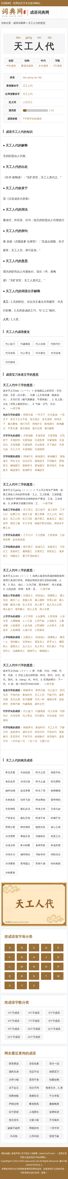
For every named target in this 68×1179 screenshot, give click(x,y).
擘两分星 (10, 827)
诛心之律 (56, 827)
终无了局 (40, 790)
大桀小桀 (34, 1120)
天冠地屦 (15, 444)
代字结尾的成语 (11, 727)
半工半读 (27, 523)
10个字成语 (34, 1028)
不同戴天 (52, 461)
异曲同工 (15, 551)
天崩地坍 (39, 449)
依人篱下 (39, 604)
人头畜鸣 (40, 616)
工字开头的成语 (11, 535)
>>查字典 (15, 408)
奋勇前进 (54, 1112)
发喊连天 (39, 470)
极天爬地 (13, 423)
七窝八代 (44, 741)
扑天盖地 (52, 414)
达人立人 (27, 646)
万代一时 (39, 699)
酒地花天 (39, 461)
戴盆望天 (15, 470)
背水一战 (54, 1063)
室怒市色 (56, 772)
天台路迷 (39, 444)
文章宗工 (39, 551)
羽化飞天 (15, 461)
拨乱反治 (25, 808)
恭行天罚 (25, 423)
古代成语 (43, 65)
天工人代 (15, 449)
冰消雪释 (10, 836)
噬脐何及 (40, 827)
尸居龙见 (10, 818)
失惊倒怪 (10, 808)
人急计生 (27, 630)
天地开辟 (40, 435)
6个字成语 (13, 1020)
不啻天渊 (13, 428)
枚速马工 (52, 518)
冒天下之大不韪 (18, 419)
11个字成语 (54, 1028)
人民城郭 (39, 625)
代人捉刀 (10, 343)
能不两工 (39, 518)
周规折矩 (34, 1128)
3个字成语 (13, 1012)
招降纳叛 (14, 1095)
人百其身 (52, 616)
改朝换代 (39, 736)
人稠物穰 (15, 620)
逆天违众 (35, 419)
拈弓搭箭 (14, 1112)
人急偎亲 (15, 625)
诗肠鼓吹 (40, 836)
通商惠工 (27, 551)
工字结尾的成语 (11, 546)
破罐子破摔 (14, 1128)
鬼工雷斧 (52, 509)
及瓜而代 (15, 736)
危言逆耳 (14, 1120)
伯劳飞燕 (25, 799)
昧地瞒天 (52, 456)
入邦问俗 (34, 1136)
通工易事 (39, 514)
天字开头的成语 (11, 435)
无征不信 (34, 1071)
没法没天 (27, 461)
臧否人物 (15, 604)
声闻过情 (14, 1103)
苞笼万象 (54, 1136)
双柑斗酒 (40, 863)
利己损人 (52, 646)
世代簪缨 (27, 699)
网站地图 (5, 1153)
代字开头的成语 (11, 711)
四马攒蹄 (56, 781)
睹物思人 (44, 650)
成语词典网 (39, 12)
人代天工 (28, 102)
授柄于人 (32, 650)
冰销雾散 (10, 872)
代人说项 (40, 343)
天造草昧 (52, 435)
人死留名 (39, 630)
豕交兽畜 (10, 772)
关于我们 (25, 1153)
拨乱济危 (25, 818)
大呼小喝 (14, 1079)
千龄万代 (52, 694)
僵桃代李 (52, 699)
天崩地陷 (27, 449)
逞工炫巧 (40, 509)
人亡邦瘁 (28, 616)
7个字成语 (34, 1020)
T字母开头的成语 (32, 118)
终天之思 (40, 772)
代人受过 (25, 353)
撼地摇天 (15, 465)
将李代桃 (40, 690)
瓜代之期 (15, 699)
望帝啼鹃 (56, 799)
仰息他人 (40, 595)
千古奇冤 (54, 1095)
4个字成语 (34, 1012)
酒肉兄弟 (14, 1071)
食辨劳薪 (40, 845)
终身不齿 (40, 818)
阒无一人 (15, 600)
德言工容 (27, 514)
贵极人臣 (27, 600)
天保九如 (56, 808)
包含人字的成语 (11, 595)
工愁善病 (52, 535)
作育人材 (52, 600)
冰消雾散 (10, 863)
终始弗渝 (40, 799)
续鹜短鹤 (54, 1079)
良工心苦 (15, 518)
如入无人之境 (54, 604)
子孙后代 (52, 732)
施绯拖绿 (25, 854)
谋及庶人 (39, 641)
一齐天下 (40, 414)
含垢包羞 (34, 1063)
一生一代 (32, 741)
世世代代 (39, 732)
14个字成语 (34, 1037)
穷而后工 (52, 551)
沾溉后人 (28, 595)
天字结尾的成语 (11, 456)
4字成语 (57, 65)
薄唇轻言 (34, 1095)
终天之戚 (40, 781)
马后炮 (13, 1136)
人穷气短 (39, 620)
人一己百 (27, 620)
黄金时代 (27, 694)
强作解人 (20, 609)
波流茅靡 (25, 790)
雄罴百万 (54, 1071)
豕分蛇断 (25, 845)
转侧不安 (56, 818)
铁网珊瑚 (56, 790)
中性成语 (11, 65)
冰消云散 (25, 781)
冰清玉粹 (10, 845)
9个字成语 (13, 1028)
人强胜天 (52, 620)
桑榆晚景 (54, 1103)
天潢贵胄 (39, 440)
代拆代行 (56, 343)
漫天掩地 (25, 428)
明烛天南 (28, 414)
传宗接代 (52, 736)
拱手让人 (52, 641)
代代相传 (10, 362)
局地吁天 (37, 423)
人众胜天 (52, 625)
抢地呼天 (27, 470)
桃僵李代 (28, 690)
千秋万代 (27, 736)
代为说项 (56, 353)
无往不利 (34, 1087)
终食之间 (40, 808)
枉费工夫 (15, 514)
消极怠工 (15, 555)
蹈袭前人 (52, 595)
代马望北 (40, 353)
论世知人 (27, 641)
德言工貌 (15, 523)
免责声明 (15, 1153)
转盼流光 (56, 854)
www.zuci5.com (32, 1161)
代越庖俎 (25, 343)
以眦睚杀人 (19, 650)
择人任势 (44, 609)
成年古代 (39, 703)
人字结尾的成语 (11, 637)
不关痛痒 (54, 1120)
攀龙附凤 (34, 1103)
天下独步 (52, 444)
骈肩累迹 (14, 1063)
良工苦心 (28, 509)
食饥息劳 (10, 781)
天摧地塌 (52, 440)
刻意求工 (52, 546)
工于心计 (28, 535)
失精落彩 (10, 799)
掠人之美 (32, 609)
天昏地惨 (28, 435)
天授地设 (27, 440)
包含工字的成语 (11, 509)
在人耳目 (27, 604)
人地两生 (34, 1112)
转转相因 (56, 863)
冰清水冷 (10, 854)
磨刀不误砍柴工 (31, 555)
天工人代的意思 (36, 23)
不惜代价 (15, 694)
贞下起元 (14, 1087)
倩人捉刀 (8, 609)
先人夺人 (39, 646)
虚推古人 (15, 646)
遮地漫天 (39, 465)
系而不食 (34, 1079)
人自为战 (27, 625)
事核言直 (25, 836)
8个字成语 (54, 1020)
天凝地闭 (27, 444)
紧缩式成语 (27, 65)
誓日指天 (52, 465)
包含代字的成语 (11, 690)
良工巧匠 (27, 518)
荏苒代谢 (15, 703)
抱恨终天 (27, 465)
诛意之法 (56, 836)
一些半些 (54, 1128)
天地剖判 (15, 440)
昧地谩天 (49, 423)
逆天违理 (47, 419)
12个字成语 (13, 1037)
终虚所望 (56, 845)
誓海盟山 (25, 863)
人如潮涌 (15, 630)
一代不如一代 (17, 741)
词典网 (6, 3)
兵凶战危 (25, 772)
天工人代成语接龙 (18, 332)
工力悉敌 (40, 535)
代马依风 (10, 353)
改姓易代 (15, 732)
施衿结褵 (10, 790)
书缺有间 (40, 854)
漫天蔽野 (49, 428)
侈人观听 (39, 600)
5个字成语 (54, 1012)
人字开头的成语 (11, 616)
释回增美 (25, 827)
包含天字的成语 (11, 414)
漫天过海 (37, 428)
